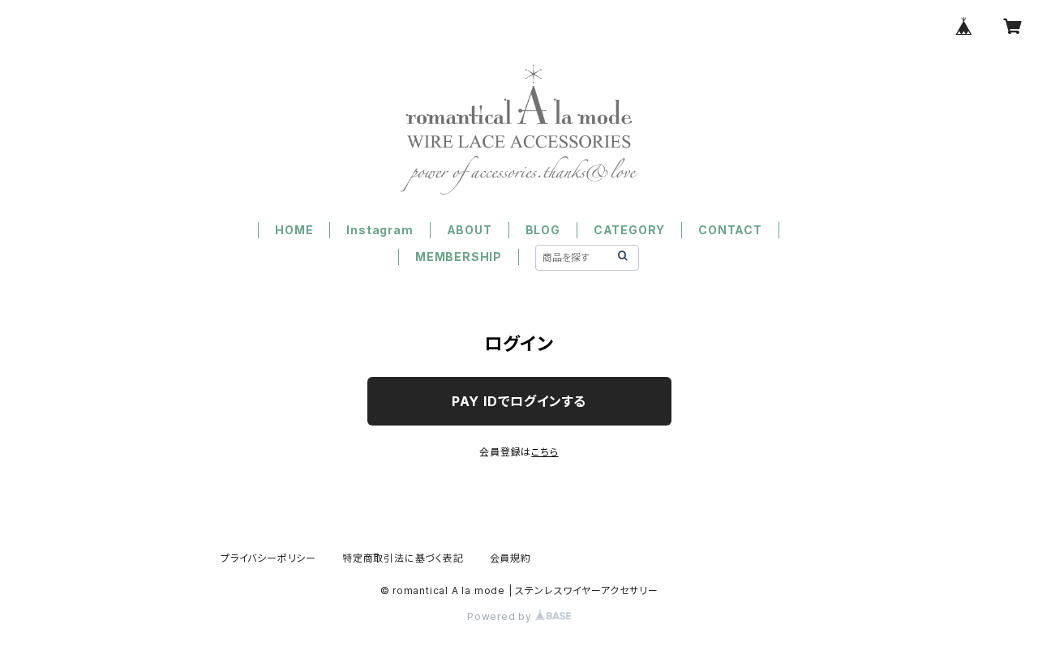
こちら (544, 452)
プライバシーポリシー (268, 558)
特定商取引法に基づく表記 (403, 558)
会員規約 (510, 558)
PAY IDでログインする (519, 401)
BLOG (542, 230)
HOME (294, 230)
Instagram (379, 230)
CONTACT (730, 230)
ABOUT (469, 230)
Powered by (501, 616)
